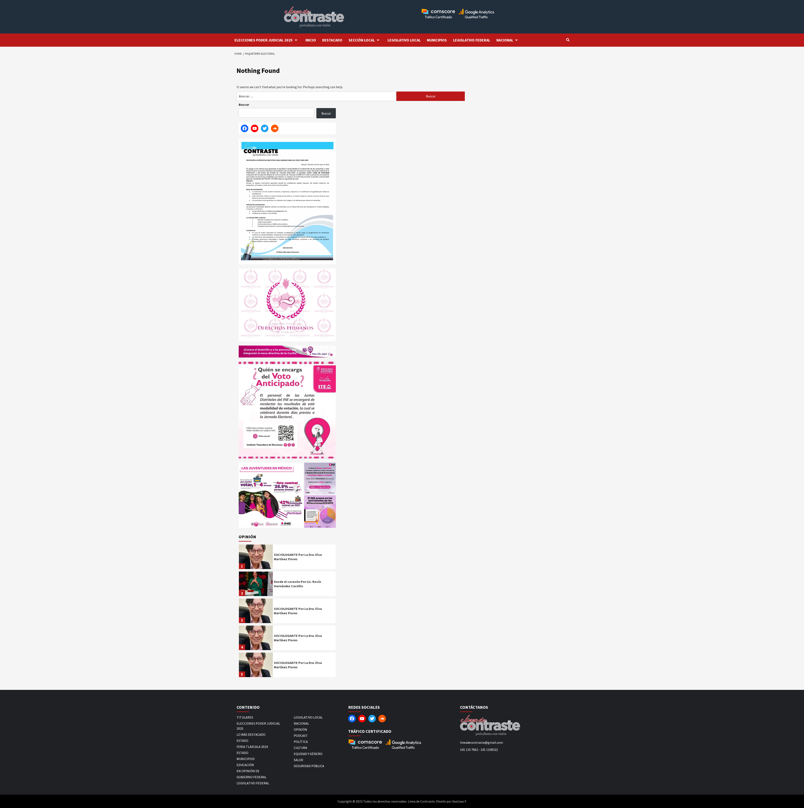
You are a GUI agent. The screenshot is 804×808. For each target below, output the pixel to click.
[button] (271, 495)
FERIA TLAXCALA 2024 (252, 747)
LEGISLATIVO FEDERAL (471, 40)
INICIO (310, 40)
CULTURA (300, 748)
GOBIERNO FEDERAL (252, 777)
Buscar (244, 104)
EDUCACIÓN (245, 765)
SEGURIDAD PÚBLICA (309, 766)
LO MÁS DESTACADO (251, 734)
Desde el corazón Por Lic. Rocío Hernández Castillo (297, 584)
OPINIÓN (300, 729)
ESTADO (242, 740)
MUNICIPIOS (437, 40)
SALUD (298, 760)
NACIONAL (504, 40)
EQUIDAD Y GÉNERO (308, 754)
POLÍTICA (301, 742)
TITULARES (245, 717)
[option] (287, 557)
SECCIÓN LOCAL (362, 40)
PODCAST (301, 735)
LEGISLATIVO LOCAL (404, 40)
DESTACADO (332, 40)
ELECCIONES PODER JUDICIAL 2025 (263, 40)
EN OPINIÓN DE (248, 771)
